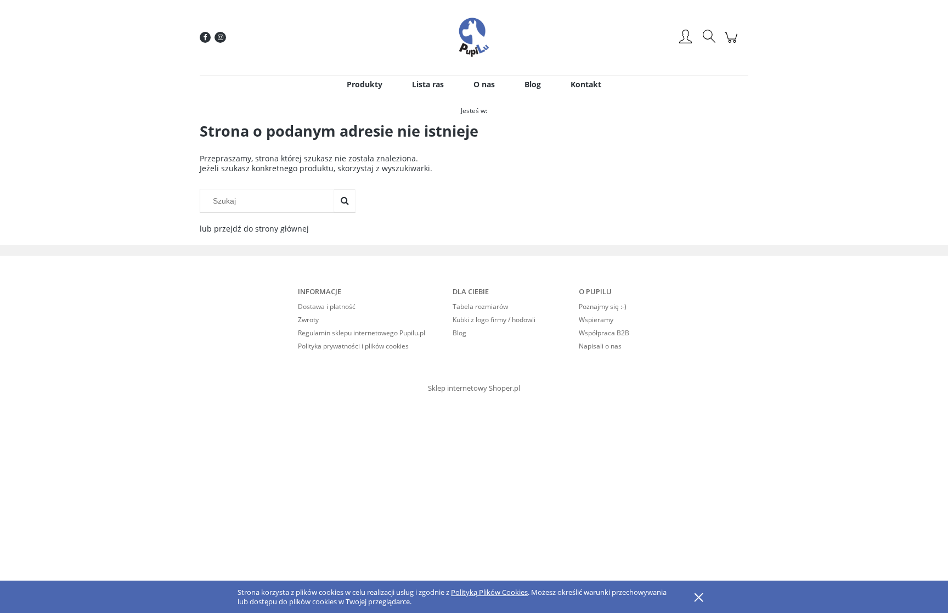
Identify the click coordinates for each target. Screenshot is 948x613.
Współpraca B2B (604, 333)
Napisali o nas (600, 346)
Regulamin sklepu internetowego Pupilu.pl (361, 333)
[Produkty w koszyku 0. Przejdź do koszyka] (732, 43)
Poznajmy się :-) (603, 306)
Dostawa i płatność (327, 306)
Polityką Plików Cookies (489, 592)
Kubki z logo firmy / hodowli (494, 319)
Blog (459, 333)
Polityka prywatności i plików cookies (353, 346)
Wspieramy (596, 319)
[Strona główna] (474, 37)
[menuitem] (364, 84)
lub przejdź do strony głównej (254, 228)
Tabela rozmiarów (480, 306)
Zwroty (308, 319)
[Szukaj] (345, 200)
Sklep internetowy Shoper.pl (474, 388)
